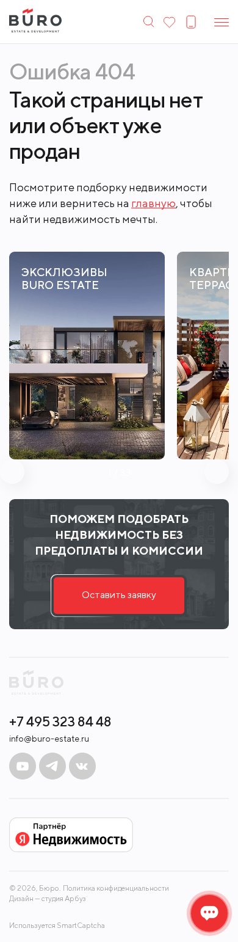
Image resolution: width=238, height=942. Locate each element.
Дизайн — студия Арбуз (47, 898)
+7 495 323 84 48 (60, 721)
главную (153, 203)
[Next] (216, 471)
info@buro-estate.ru (49, 738)
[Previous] (12, 471)
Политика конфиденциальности (116, 888)
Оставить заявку (119, 595)
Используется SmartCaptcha (57, 925)
